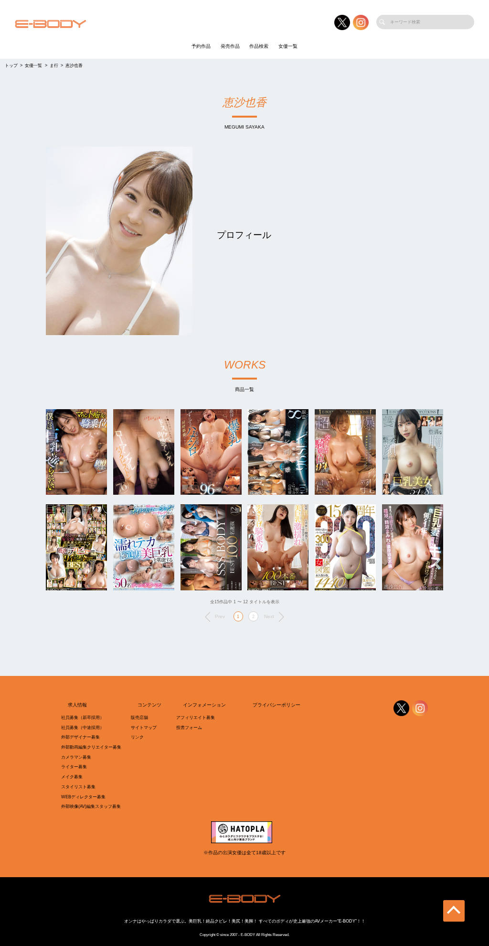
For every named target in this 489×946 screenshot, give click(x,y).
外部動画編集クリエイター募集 (91, 747)
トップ (11, 65)
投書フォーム (189, 727)
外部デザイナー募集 (80, 737)
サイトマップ (144, 727)
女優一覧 (288, 46)
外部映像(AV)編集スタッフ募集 (91, 806)
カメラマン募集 (76, 757)
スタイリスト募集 (78, 786)
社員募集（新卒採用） (82, 717)
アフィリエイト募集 (195, 717)
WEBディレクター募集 (83, 796)
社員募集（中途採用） (82, 727)
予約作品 (201, 46)
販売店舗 (139, 717)
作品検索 (258, 46)
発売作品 (230, 46)
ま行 (54, 65)
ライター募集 (74, 766)
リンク (137, 737)
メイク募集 (72, 776)
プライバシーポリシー (276, 704)
